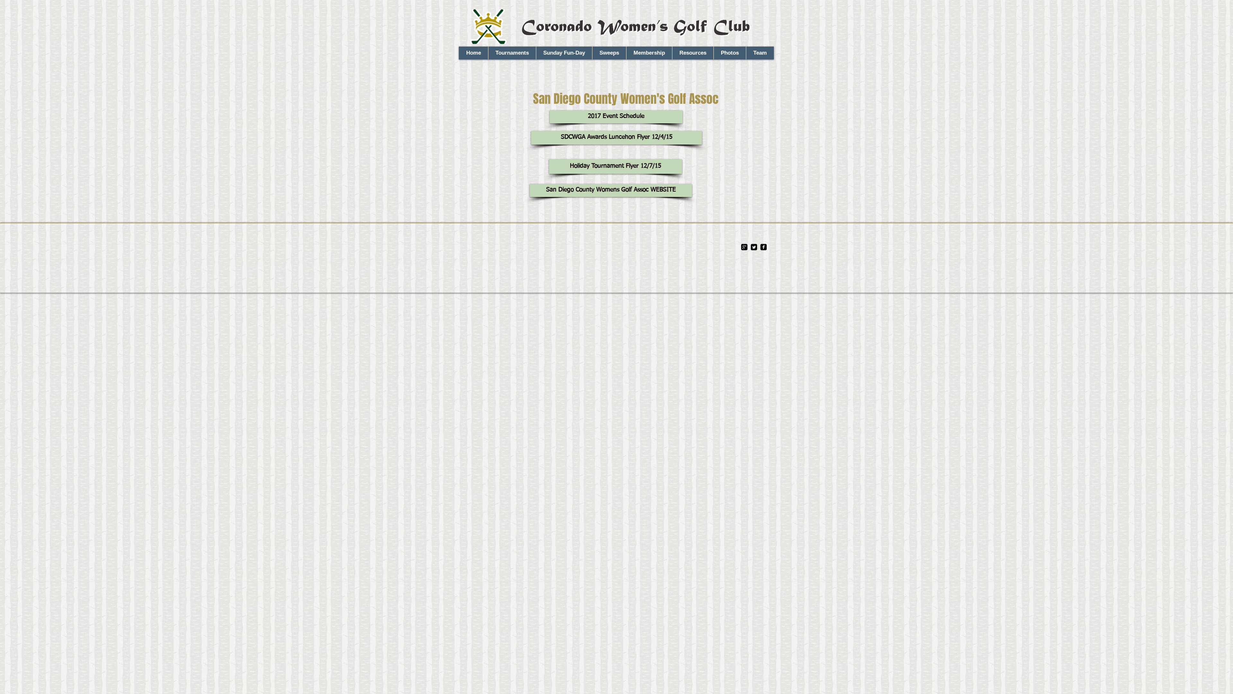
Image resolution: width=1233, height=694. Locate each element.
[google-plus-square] (744, 247)
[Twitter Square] (754, 247)
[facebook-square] (763, 247)
